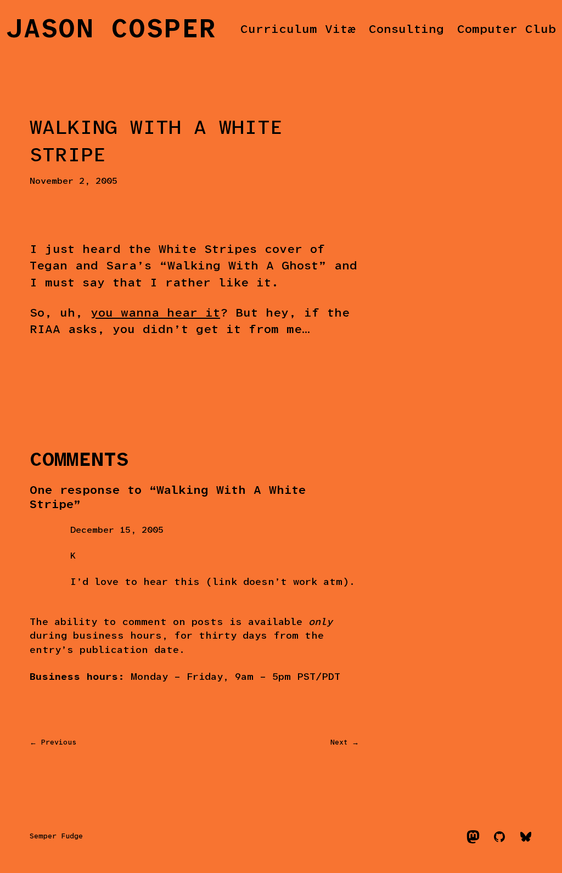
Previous (58, 742)
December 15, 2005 (117, 530)
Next (338, 742)
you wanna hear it (155, 313)
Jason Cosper (111, 30)
